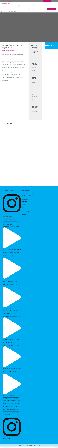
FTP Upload (24, 207)
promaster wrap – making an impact (28, 193)
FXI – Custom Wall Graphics (11, 137)
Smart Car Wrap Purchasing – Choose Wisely (30, 195)
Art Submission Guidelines (26, 205)
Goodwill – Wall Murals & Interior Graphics (29, 163)
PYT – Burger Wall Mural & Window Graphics (11, 163)
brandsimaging (6, 11)
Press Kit (23, 204)
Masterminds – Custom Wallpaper (46, 136)
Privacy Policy (37, 445)
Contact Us (24, 214)
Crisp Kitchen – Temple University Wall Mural (29, 136)
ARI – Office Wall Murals (46, 166)
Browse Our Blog (25, 199)
